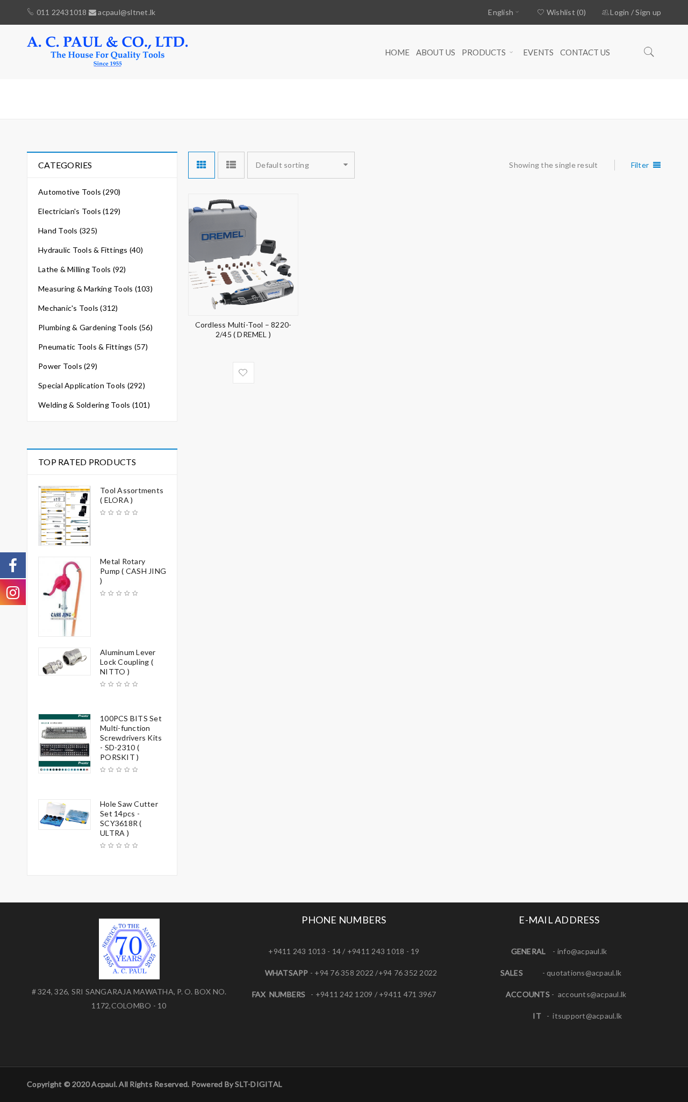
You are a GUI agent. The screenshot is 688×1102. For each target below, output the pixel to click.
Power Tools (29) (67, 366)
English (500, 12)
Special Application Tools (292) (91, 385)
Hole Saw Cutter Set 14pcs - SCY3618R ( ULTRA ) (129, 818)
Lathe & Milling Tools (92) (82, 269)
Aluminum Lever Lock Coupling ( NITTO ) (128, 662)
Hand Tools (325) (67, 230)
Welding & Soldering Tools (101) (94, 404)
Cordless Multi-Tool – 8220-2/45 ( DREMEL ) (243, 329)
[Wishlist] (243, 372)
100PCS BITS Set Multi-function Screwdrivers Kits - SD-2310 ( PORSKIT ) (131, 738)
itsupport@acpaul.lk (587, 1015)
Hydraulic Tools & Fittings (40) (90, 249)
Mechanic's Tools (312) (78, 307)
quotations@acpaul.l (582, 972)
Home (494, 98)
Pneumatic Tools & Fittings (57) (93, 346)
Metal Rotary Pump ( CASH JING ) (133, 571)
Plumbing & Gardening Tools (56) (95, 327)
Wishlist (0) (565, 12)
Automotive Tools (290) (79, 191)
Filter (640, 164)
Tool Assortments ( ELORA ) (131, 495)
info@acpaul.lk (582, 951)
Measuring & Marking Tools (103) (95, 288)
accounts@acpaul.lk (592, 994)
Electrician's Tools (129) (79, 211)
